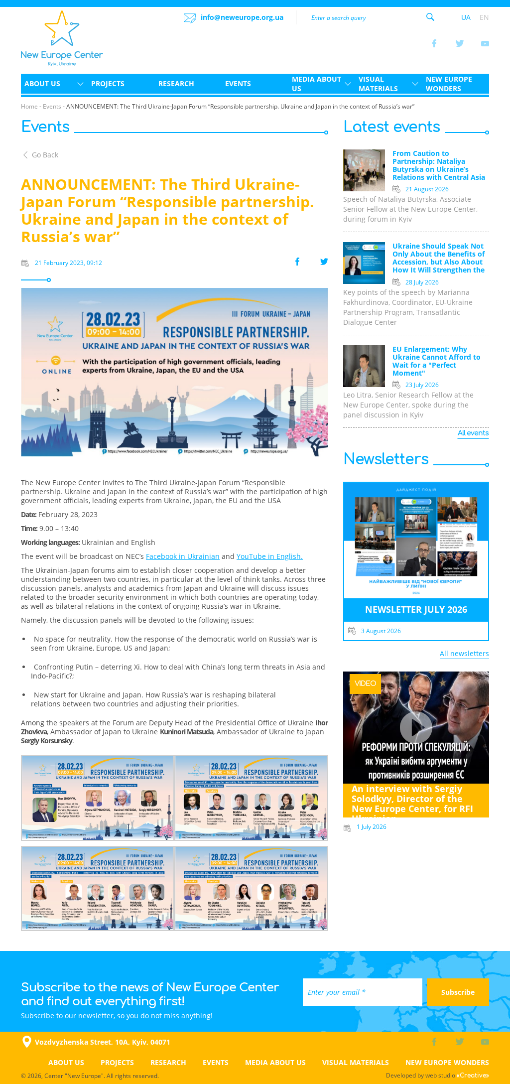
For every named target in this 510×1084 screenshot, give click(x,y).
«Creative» (473, 1075)
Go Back (45, 154)
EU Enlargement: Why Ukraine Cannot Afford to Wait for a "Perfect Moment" (436, 361)
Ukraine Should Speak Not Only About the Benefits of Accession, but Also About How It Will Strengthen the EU (438, 258)
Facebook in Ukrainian (183, 556)
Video (365, 683)
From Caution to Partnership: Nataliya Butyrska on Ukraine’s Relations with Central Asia (438, 165)
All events (473, 433)
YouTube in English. (270, 556)
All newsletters (464, 653)
